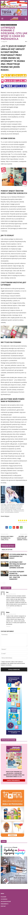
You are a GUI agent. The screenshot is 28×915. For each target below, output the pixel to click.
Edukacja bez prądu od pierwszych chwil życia (7, 538)
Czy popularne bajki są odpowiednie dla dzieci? (18, 556)
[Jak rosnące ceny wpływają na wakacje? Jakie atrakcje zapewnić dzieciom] (5, 564)
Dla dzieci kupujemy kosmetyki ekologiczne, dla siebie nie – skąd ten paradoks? (18, 575)
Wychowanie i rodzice (11, 24)
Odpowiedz (8, 607)
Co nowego (4, 899)
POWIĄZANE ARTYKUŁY (8, 546)
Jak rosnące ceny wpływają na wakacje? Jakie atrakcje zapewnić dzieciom (17, 565)
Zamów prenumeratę (13, 780)
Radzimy (3, 24)
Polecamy (3, 896)
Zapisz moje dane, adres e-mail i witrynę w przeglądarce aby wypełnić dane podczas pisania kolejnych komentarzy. (13, 663)
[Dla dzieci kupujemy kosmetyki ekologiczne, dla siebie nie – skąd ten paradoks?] (5, 573)
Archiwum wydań (6, 901)
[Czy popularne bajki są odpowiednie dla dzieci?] (5, 556)
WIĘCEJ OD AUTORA (7, 549)
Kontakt (3, 906)
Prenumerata (4, 904)
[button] (26, 19)
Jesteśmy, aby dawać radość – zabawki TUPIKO (22, 538)
